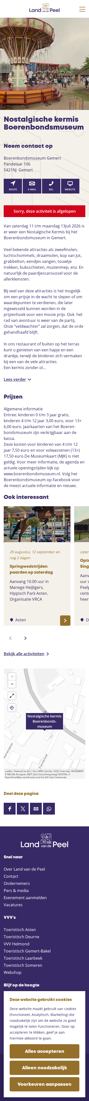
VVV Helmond (16, 944)
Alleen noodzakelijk (44, 1068)
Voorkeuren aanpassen (44, 1084)
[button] (44, 724)
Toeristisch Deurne (21, 936)
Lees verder (15, 379)
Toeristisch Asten (20, 929)
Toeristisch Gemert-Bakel (27, 951)
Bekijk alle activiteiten (24, 653)
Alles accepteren (44, 1052)
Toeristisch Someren (23, 965)
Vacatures (13, 905)
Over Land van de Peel (24, 869)
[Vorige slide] (10, 638)
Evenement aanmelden (25, 897)
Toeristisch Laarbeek (23, 958)
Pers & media (16, 890)
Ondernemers (17, 883)
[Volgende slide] (25, 638)
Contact (11, 876)
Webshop (13, 972)
